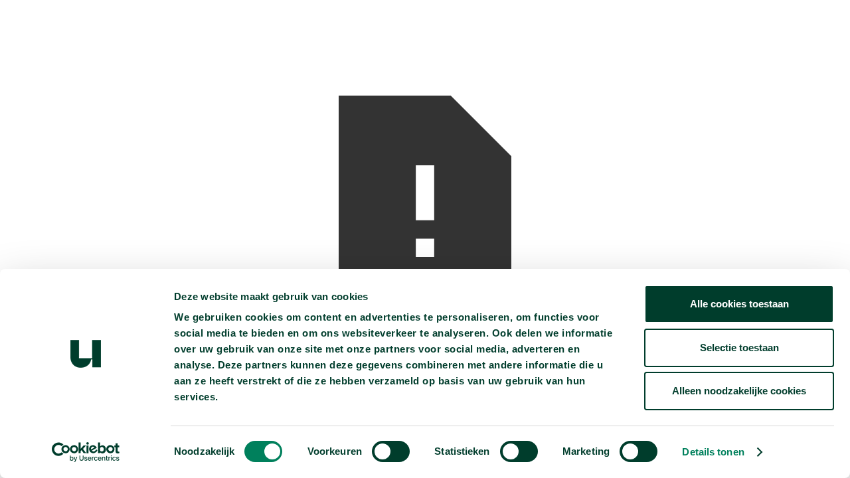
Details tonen (713, 451)
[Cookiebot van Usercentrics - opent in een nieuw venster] (86, 452)
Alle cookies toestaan (739, 303)
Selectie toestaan (739, 347)
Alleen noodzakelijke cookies (739, 390)
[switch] (391, 451)
